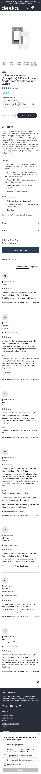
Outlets (4, 726)
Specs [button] (4, 223)
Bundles (4, 721)
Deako (4, 71)
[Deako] (10, 8)
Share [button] (26, 303)
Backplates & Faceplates (10, 723)
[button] (28, 8)
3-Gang (24, 104)
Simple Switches (7, 718)
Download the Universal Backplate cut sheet (18, 215)
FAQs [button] (4, 230)
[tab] (22, 267)
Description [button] (7, 126)
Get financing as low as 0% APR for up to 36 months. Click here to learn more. (20, 2)
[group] (20, 240)
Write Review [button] (20, 250)
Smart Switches (7, 715)
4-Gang (32, 104)
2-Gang (15, 104)
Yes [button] (18, 303)
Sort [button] (3, 259)
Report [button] (22, 303)
